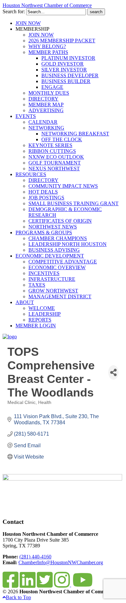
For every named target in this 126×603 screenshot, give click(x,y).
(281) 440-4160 (35, 556)
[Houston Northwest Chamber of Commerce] (10, 336)
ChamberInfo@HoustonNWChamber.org (60, 562)
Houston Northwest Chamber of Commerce (47, 5)
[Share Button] (113, 372)
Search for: (14, 11)
